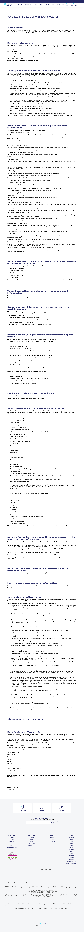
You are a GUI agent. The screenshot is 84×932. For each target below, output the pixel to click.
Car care (42, 4)
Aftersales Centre (71, 859)
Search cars (20, 4)
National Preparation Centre (71, 863)
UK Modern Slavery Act (58, 913)
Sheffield (71, 851)
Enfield (71, 843)
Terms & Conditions (25, 913)
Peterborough (71, 849)
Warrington (72, 853)
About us (12, 837)
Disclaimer (70, 913)
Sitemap (17, 915)
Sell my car (32, 841)
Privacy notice (14, 913)
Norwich (71, 847)
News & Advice (12, 841)
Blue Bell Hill (71, 837)
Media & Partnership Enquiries (12, 847)
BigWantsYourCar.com (32, 845)
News (53, 4)
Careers (12, 839)
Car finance (52, 837)
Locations (64, 4)
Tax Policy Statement (44, 915)
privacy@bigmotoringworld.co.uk (30, 60)
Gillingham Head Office (71, 861)
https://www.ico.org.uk (18, 770)
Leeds (71, 845)
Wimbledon (71, 857)
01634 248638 (74, 5)
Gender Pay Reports (66, 915)
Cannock (71, 841)
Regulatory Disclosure (55, 915)
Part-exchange (32, 843)
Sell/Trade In (28, 4)
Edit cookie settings (47, 913)
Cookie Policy (36, 913)
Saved (67, 5)
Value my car (32, 839)
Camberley (72, 839)
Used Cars (32, 837)
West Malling (71, 855)
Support (58, 4)
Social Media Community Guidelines (31, 915)
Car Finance (35, 4)
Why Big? (48, 4)
